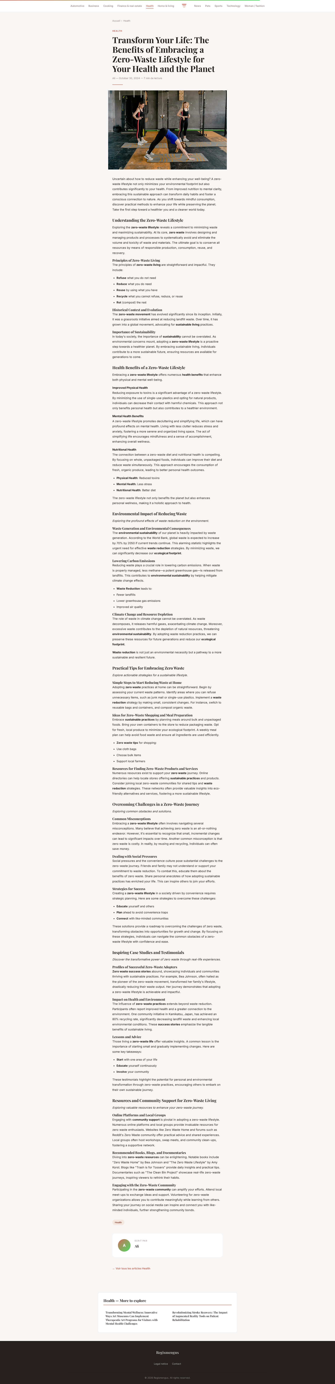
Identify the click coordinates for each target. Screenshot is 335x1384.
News (197, 5)
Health (150, 5)
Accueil (116, 20)
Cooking (108, 5)
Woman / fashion (255, 5)
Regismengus (167, 1352)
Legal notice (161, 1363)
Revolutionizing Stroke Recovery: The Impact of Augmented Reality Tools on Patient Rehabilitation (199, 1316)
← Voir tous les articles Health (131, 1268)
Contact (176, 1363)
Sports (218, 5)
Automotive (77, 5)
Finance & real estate (129, 5)
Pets (207, 5)
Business (93, 5)
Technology (233, 5)
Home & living (166, 5)
